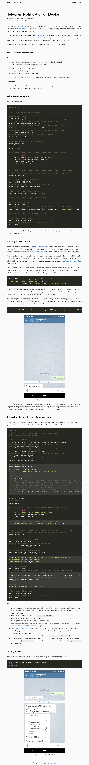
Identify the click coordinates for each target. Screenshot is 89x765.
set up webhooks (19, 26)
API (26, 21)
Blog (79, 2)
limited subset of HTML (20, 628)
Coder (54, 763)
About (74, 2)
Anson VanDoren (14, 2)
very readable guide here (39, 270)
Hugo (48, 763)
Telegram (12, 21)
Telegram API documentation (40, 247)
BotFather (18, 249)
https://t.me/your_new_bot (71, 261)
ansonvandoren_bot (36, 252)
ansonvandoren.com (21, 28)
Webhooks (20, 21)
